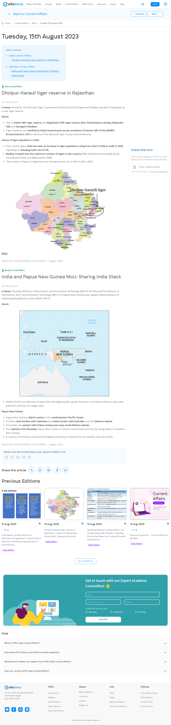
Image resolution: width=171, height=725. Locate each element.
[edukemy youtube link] (7, 709)
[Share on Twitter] (66, 470)
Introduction (53, 693)
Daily (34, 23)
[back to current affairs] (23, 14)
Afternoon (118, 612)
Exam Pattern (54, 702)
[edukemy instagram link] (20, 709)
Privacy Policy (147, 706)
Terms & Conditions (159, 172)
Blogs (112, 698)
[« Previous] (138, 14)
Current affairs (22, 23)
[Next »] (155, 14)
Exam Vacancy (54, 706)
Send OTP (103, 619)
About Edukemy (86, 692)
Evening (142, 612)
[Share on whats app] (40, 470)
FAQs (112, 693)
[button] (142, 4)
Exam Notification (56, 711)
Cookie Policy (146, 702)
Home (8, 23)
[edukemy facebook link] (13, 709)
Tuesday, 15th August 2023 (51, 23)
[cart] (166, 4)
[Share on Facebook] (57, 470)
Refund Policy (147, 698)
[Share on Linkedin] (48, 470)
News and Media (117, 702)
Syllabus (51, 698)
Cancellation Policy (149, 693)
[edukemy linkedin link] (27, 709)
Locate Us (83, 696)
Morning (93, 612)
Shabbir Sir (83, 705)
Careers (82, 701)
